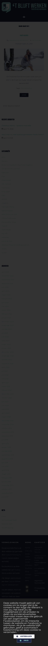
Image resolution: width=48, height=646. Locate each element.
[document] (24, 323)
